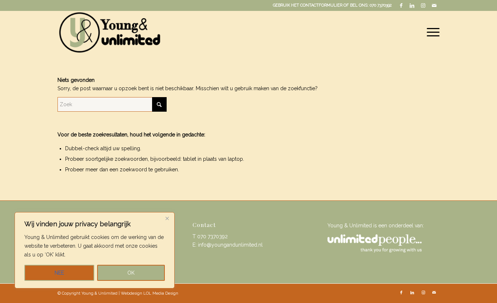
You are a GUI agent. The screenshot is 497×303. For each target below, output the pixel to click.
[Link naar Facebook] (401, 5)
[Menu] (431, 32)
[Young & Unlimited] (109, 32)
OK (131, 273)
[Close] (167, 218)
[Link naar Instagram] (423, 5)
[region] (95, 250)
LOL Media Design (160, 293)
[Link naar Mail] (434, 5)
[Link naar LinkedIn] (412, 5)
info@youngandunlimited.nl (230, 245)
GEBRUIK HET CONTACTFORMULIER (307, 5)
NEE (59, 273)
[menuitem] (431, 32)
